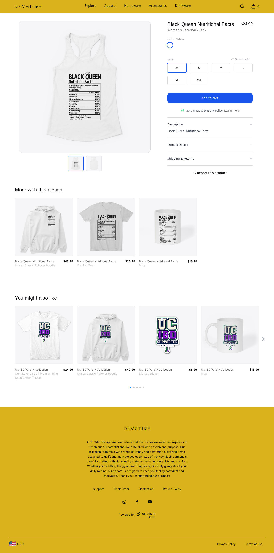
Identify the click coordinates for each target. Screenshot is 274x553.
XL (177, 80)
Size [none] (170, 59)
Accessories (158, 5)
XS (177, 68)
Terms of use (253, 544)
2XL (199, 80)
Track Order (121, 489)
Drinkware (183, 5)
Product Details (177, 145)
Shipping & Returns (180, 158)
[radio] (176, 67)
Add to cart (210, 98)
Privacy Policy (226, 544)
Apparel (110, 5)
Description (175, 124)
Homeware (132, 5)
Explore (90, 5)
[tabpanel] (85, 87)
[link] (44, 227)
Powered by (127, 514)
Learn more (232, 110)
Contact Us (146, 489)
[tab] (75, 163)
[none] (239, 59)
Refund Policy (172, 489)
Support (98, 489)
